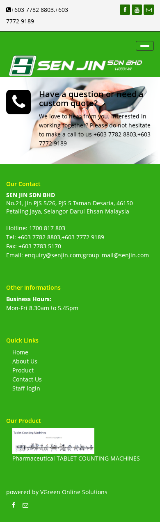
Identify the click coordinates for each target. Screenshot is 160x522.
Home (20, 352)
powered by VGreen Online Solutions (56, 492)
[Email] (149, 10)
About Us (24, 361)
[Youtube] (137, 10)
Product (23, 370)
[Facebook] (125, 10)
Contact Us (27, 379)
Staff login (26, 388)
